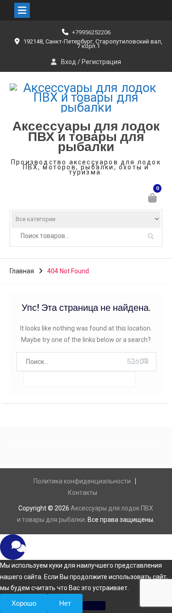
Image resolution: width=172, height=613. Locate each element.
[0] (153, 199)
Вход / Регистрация (91, 61)
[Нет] (94, 605)
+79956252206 (91, 32)
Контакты (82, 492)
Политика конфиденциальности (82, 481)
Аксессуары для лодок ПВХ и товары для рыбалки (86, 137)
